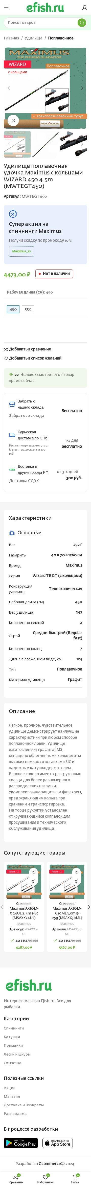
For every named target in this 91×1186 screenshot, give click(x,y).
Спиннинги (14, 1028)
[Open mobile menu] (6, 8)
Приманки (13, 1045)
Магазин (12, 1097)
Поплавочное (61, 38)
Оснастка (12, 1063)
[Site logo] (45, 7)
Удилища (33, 38)
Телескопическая (65, 589)
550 (28, 309)
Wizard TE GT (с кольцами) (57, 576)
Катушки (12, 1037)
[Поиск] (82, 22)
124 (79, 659)
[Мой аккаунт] (85, 8)
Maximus (73, 565)
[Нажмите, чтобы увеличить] (13, 120)
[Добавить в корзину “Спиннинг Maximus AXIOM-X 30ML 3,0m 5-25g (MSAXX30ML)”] (76, 881)
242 (79, 612)
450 (78, 602)
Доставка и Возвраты (24, 1105)
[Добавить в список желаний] (33, 872)
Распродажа (15, 1114)
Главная (11, 38)
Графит (75, 680)
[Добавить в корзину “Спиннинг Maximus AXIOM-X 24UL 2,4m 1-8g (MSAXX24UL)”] (33, 881)
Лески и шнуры (17, 1054)
